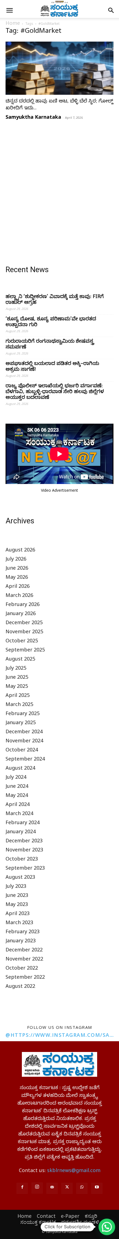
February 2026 (23, 605)
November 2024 (24, 741)
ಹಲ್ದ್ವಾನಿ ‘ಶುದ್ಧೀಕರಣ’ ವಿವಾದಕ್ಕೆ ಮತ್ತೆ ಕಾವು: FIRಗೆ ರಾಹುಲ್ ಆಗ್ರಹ (55, 300)
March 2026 (19, 596)
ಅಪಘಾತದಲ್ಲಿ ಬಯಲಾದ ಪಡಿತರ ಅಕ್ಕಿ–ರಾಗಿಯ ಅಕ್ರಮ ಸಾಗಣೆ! (52, 367)
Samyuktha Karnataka (33, 116)
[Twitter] (67, 1188)
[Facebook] (22, 1188)
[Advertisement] (59, 186)
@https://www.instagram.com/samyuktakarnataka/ (59, 1035)
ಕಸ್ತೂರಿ (91, 1215)
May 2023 (17, 905)
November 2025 (24, 632)
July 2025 (16, 669)
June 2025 (17, 678)
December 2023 (24, 841)
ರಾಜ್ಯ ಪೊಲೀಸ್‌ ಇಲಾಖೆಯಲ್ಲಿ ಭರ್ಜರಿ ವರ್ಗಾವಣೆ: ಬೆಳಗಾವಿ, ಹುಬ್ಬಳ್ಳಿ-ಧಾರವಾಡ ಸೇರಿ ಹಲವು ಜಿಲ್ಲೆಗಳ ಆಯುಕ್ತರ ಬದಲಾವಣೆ (55, 392)
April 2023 (18, 914)
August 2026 (20, 550)
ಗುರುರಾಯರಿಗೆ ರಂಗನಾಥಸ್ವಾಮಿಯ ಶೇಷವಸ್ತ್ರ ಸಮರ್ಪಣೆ (50, 345)
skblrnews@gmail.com (73, 1171)
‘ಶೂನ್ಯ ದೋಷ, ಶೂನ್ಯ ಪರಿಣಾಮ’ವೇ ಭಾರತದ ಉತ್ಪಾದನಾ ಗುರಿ (51, 322)
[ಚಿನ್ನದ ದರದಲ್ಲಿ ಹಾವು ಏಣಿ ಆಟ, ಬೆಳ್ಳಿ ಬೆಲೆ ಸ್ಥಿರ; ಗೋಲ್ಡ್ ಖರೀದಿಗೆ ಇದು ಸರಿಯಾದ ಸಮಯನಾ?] (59, 68)
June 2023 (17, 896)
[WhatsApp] (81, 1188)
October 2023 (22, 859)
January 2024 (21, 832)
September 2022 (25, 978)
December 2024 (24, 732)
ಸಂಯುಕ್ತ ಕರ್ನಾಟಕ (38, 1221)
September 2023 (25, 868)
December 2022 (24, 950)
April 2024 (18, 805)
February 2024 (23, 823)
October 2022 (22, 968)
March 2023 (19, 923)
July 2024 (16, 778)
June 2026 (17, 569)
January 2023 (21, 941)
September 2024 (25, 759)
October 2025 (22, 641)
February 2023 (23, 932)
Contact (46, 1215)
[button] (9, 10)
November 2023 (24, 850)
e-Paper (70, 1215)
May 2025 (17, 687)
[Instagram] (37, 1188)
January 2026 (21, 614)
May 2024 (17, 796)
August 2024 (20, 768)
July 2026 (16, 559)
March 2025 (19, 705)
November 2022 (24, 959)
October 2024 (22, 750)
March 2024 (19, 814)
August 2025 (20, 659)
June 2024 (17, 787)
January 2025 (21, 723)
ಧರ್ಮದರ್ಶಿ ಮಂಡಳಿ (80, 1221)
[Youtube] (96, 1188)
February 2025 (23, 714)
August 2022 (20, 987)
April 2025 (18, 696)
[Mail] (52, 1188)
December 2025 (24, 623)
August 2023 (20, 878)
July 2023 (16, 887)
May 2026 (17, 578)
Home (13, 24)
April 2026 (18, 587)
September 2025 (25, 650)
